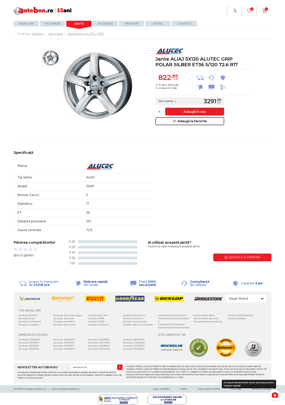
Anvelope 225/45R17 (29, 342)
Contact (184, 23)
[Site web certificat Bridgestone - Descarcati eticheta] (253, 356)
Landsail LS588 (96, 318)
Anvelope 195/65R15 (28, 346)
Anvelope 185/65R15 (28, 349)
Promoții (132, 23)
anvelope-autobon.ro (34, 388)
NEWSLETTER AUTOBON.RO (37, 367)
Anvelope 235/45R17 (63, 339)
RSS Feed (236, 388)
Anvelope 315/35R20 (134, 349)
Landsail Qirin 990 (98, 315)
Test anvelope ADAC (203, 315)
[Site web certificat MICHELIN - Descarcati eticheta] (171, 356)
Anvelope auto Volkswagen (67, 315)
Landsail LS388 (96, 321)
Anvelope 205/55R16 (29, 339)
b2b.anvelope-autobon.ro (66, 388)
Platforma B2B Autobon (240, 315)
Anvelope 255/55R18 (98, 339)
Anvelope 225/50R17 (64, 342)
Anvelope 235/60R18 (99, 342)
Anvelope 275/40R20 (134, 342)
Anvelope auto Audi (63, 318)
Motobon (52, 23)
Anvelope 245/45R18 (98, 346)
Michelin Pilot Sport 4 (134, 315)
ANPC (183, 388)
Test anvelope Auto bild (205, 318)
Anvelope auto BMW (64, 321)
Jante (79, 23)
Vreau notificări (161, 388)
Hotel (158, 23)
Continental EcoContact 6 (171, 324)
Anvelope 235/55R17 (63, 346)
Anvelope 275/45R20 (134, 346)
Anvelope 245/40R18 (99, 349)
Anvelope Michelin (28, 315)
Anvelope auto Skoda (64, 324)
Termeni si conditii (261, 388)
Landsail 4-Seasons (98, 324)
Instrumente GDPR (209, 388)
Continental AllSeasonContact (173, 327)
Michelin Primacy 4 (133, 318)
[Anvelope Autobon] (43, 11)
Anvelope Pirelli (26, 318)
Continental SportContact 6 (172, 315)
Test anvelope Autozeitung (207, 321)
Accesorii (105, 23)
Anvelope (26, 23)
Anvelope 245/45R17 (63, 349)
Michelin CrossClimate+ (135, 321)
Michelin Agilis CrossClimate (138, 324)
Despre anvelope (237, 318)
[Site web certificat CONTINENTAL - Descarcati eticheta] (225, 356)
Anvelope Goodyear (28, 324)
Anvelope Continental (29, 321)
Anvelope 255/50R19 (133, 339)
